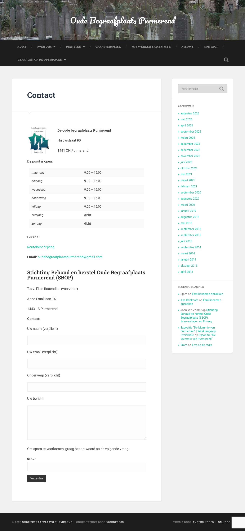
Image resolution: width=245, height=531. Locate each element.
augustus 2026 (189, 113)
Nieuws (187, 46)
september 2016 (190, 229)
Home (22, 46)
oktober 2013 (188, 265)
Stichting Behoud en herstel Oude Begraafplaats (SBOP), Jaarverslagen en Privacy (199, 315)
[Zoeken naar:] (202, 88)
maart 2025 (187, 137)
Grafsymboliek (108, 46)
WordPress (115, 522)
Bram (183, 345)
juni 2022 (186, 162)
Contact (211, 46)
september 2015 (190, 235)
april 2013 (186, 272)
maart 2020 (187, 204)
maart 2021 (187, 180)
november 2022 (190, 156)
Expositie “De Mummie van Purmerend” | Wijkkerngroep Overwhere (198, 331)
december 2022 (190, 150)
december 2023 (190, 144)
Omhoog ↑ (225, 522)
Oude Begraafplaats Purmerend (122, 20)
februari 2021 (188, 186)
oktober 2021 (188, 168)
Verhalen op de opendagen (39, 59)
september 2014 (190, 247)
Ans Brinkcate (189, 300)
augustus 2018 (189, 217)
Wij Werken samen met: (151, 46)
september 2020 (190, 192)
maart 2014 (187, 253)
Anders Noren (203, 522)
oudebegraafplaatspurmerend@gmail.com (70, 257)
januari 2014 (188, 259)
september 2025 (190, 131)
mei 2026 (186, 119)
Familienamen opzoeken (207, 294)
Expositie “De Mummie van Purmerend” (198, 337)
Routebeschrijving (40, 247)
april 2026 (186, 125)
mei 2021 (186, 174)
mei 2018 (186, 223)
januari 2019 (188, 211)
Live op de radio (202, 345)
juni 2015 (186, 241)
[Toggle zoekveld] (226, 59)
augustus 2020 (189, 198)
